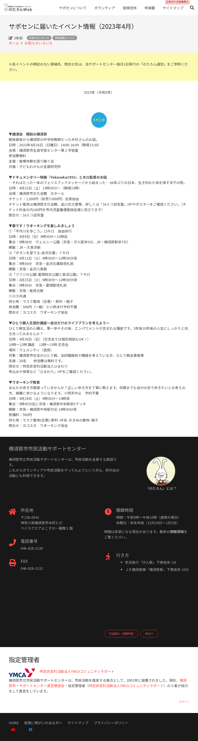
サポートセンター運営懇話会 (41, 685)
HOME (14, 722)
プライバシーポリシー (111, 722)
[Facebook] (30, 729)
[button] (192, 8)
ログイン (184, 701)
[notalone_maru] (161, 471)
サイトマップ (77, 722)
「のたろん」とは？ (161, 488)
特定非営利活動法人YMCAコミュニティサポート (126, 685)
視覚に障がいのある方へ (43, 722)
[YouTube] (13, 729)
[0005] (17, 7)
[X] (21, 729)
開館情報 (177, 531)
